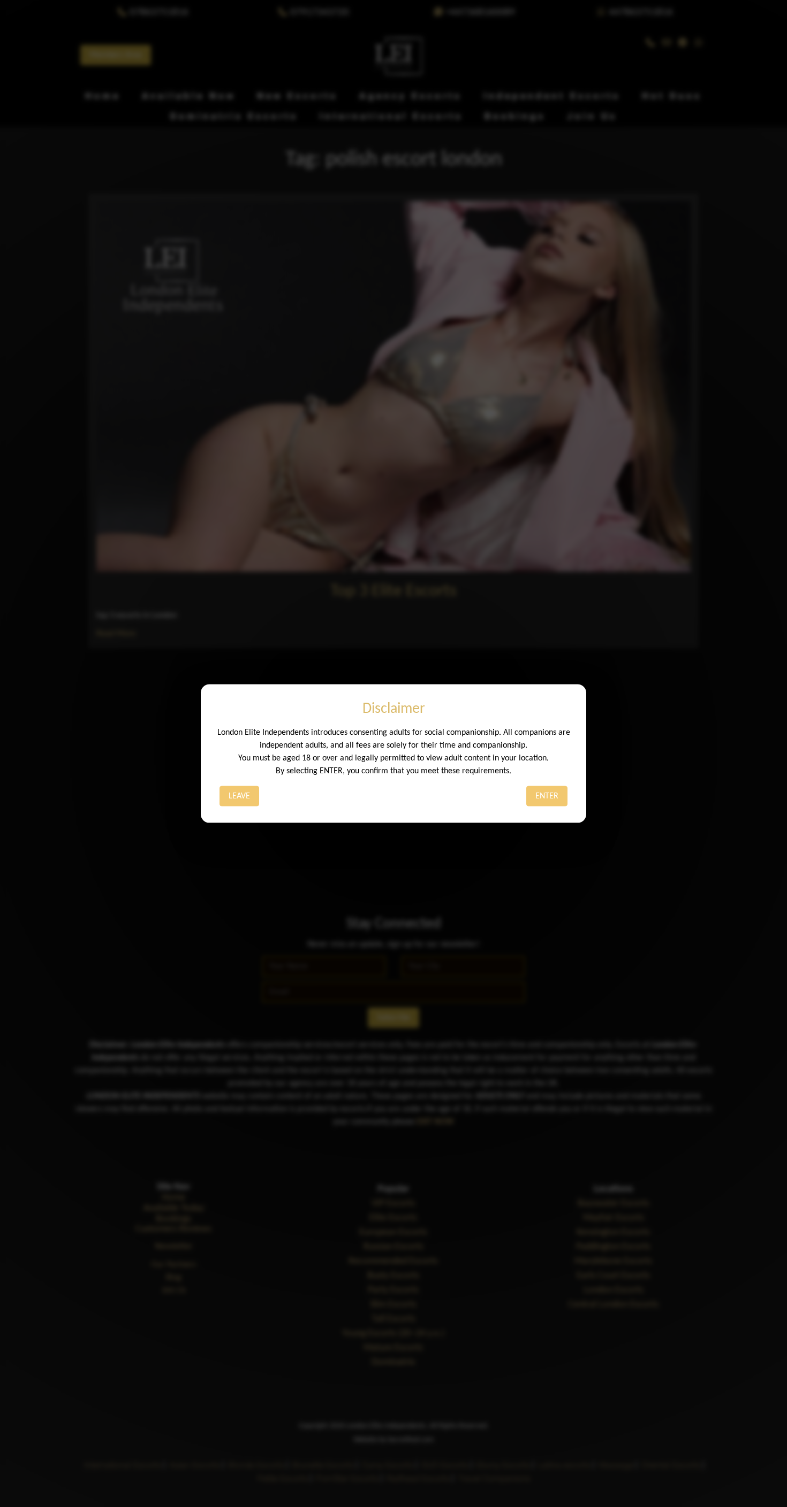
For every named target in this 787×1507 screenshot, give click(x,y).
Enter (546, 795)
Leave (239, 795)
